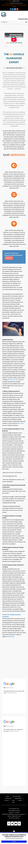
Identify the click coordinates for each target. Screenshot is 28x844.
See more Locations (14, 818)
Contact (20, 800)
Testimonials (8, 798)
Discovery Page (16, 796)
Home (7, 796)
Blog (13, 800)
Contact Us (9, 258)
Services (7, 800)
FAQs (13, 802)
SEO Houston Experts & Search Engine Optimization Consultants (3, 14)
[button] (14, 836)
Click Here (14, 841)
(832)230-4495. (10, 636)
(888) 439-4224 (16, 1)
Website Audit (18, 798)
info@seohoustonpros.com (16, 3)
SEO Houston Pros (13, 379)
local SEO (21, 423)
